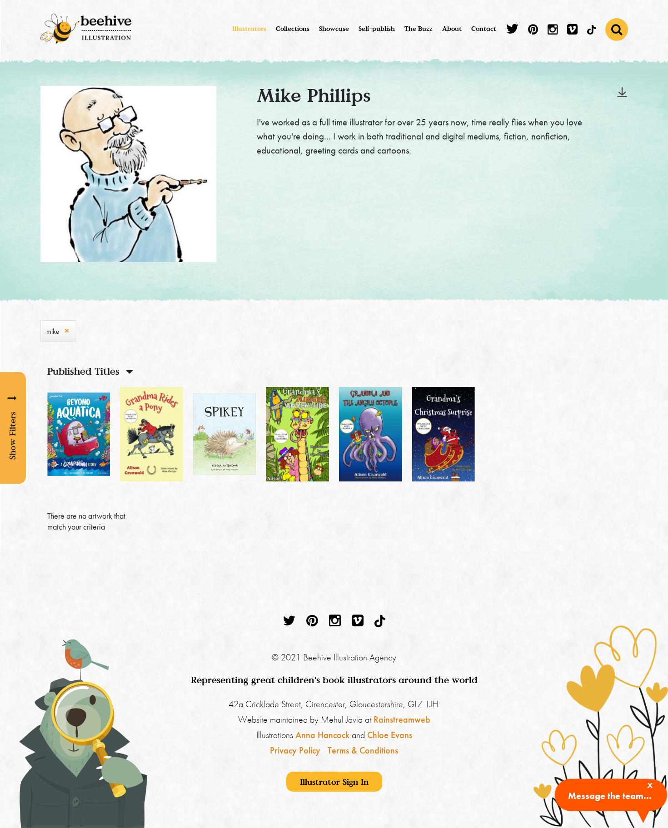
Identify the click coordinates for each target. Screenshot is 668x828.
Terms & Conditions (363, 750)
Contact (483, 28)
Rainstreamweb (402, 719)
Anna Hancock (322, 735)
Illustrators (249, 28)
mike (53, 331)
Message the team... (610, 796)
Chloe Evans (389, 735)
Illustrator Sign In (334, 782)
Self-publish (377, 28)
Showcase (334, 28)
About (452, 28)
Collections (292, 28)
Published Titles (83, 371)
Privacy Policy (295, 750)
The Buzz (418, 28)
